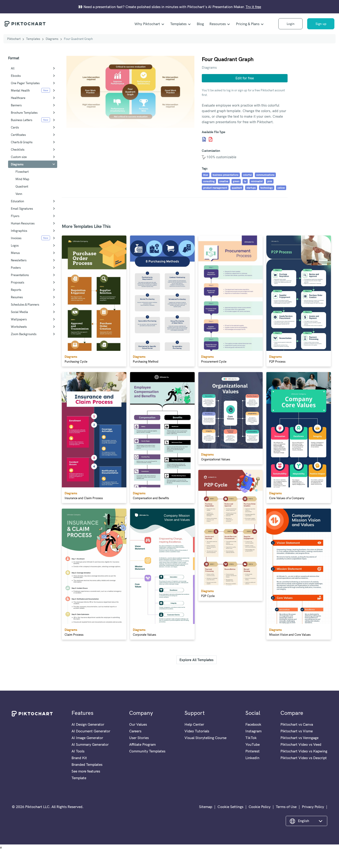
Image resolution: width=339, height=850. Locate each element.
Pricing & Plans (247, 23)
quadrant (237, 187)
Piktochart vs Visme (296, 731)
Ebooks (16, 76)
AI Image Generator (87, 737)
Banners (16, 105)
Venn (18, 194)
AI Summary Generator (90, 744)
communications (265, 174)
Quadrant (21, 186)
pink (269, 181)
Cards (15, 127)
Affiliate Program (142, 744)
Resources (217, 23)
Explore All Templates (196, 660)
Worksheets (19, 326)
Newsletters (19, 260)
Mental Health (20, 90)
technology (266, 187)
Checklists (17, 149)
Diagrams (52, 39)
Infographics (19, 231)
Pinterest (252, 751)
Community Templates (147, 751)
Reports (16, 290)
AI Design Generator (87, 724)
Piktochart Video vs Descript (303, 757)
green (236, 181)
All (13, 68)
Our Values (138, 724)
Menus (15, 253)
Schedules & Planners (25, 304)
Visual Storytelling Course (205, 737)
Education (17, 201)
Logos (15, 245)
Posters (16, 267)
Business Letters (21, 120)
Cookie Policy (260, 806)
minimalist (257, 181)
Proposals (17, 282)
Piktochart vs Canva (296, 724)
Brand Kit (79, 757)
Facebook (253, 724)
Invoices (16, 238)
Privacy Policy (313, 806)
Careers (135, 731)
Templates (178, 23)
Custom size (19, 157)
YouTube (252, 744)
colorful (247, 174)
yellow (281, 187)
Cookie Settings (230, 806)
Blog (200, 23)
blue (205, 174)
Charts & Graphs (22, 142)
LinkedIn (252, 757)
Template (78, 777)
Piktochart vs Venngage (299, 737)
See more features (85, 771)
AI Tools (77, 751)
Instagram (253, 731)
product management (215, 187)
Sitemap (205, 806)
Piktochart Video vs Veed (300, 744)
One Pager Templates (25, 83)
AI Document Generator (90, 731)
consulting (209, 181)
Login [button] (290, 24)
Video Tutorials (196, 731)
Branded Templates (86, 764)
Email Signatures (22, 208)
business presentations (225, 174)
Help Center (194, 724)
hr (245, 181)
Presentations (20, 275)
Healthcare (18, 98)
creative (223, 181)
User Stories (139, 737)
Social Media (19, 312)
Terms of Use (286, 806)
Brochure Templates (24, 112)
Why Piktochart (147, 23)
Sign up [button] (320, 24)
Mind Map (22, 179)
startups (251, 187)
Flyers (15, 216)
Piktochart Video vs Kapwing (303, 751)
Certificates (18, 135)
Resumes (17, 297)
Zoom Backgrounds (23, 334)
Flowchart (22, 171)
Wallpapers (19, 319)
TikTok (251, 737)
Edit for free (244, 78)
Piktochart (14, 39)
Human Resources (23, 223)
